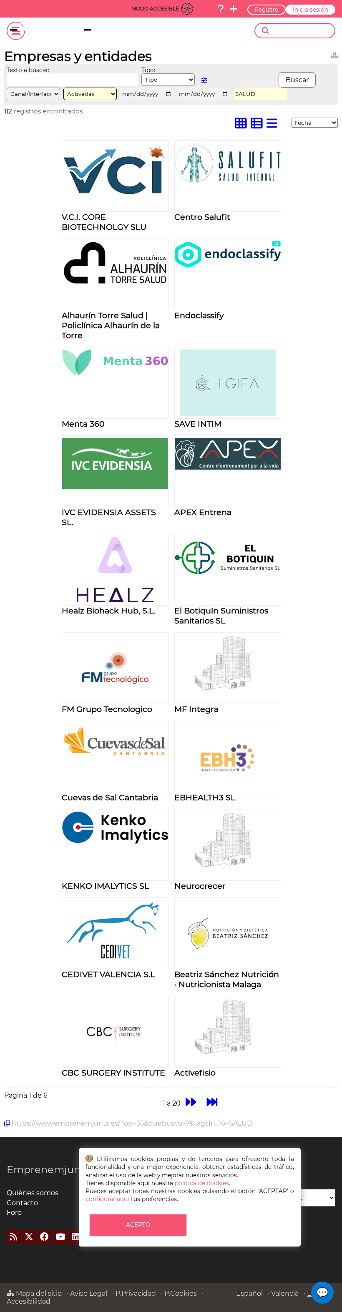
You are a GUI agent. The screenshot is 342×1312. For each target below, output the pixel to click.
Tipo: (148, 70)
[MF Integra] (228, 690)
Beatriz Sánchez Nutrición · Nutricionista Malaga (226, 979)
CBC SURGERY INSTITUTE (113, 1073)
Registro (266, 9)
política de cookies (202, 1183)
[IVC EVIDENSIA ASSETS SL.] (115, 486)
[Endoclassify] (228, 265)
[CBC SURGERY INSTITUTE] (115, 1063)
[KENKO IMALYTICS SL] (115, 841)
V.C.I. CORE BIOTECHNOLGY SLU (104, 222)
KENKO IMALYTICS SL (105, 886)
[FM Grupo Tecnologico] (115, 699)
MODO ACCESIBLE (155, 8)
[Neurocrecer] (228, 867)
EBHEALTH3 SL (204, 797)
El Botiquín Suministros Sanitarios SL (221, 616)
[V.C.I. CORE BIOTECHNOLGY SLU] (115, 195)
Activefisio (195, 1073)
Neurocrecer (200, 886)
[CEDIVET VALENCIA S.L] (115, 962)
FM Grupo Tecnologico (107, 709)
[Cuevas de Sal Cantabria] (115, 759)
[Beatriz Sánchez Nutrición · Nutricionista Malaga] (227, 964)
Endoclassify (199, 315)
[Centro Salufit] (228, 181)
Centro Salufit (202, 217)
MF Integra (196, 709)
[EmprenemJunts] (65, 31)
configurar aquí (107, 1199)
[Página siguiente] (190, 1102)
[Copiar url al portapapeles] (7, 1123)
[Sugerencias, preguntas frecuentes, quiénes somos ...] (220, 8)
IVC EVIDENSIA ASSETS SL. (109, 517)
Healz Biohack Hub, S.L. (109, 611)
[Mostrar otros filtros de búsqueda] (204, 80)
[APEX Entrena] (228, 467)
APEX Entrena (202, 512)
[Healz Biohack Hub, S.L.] (115, 601)
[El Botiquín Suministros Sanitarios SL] (228, 572)
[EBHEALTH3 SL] (227, 788)
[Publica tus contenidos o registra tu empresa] (233, 8)
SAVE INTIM (197, 424)
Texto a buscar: (28, 70)
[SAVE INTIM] (227, 414)
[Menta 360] (115, 373)
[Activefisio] (228, 1054)
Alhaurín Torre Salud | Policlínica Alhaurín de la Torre (111, 325)
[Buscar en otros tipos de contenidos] (334, 54)
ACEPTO (138, 1225)
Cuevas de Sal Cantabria (110, 797)
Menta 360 (83, 424)
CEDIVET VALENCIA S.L (108, 974)
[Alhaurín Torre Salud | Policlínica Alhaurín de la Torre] (115, 283)
